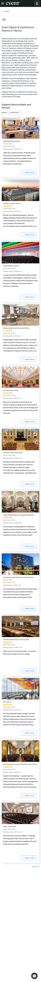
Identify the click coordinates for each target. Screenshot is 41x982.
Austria (6, 11)
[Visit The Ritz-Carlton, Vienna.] (20, 190)
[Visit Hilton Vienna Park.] (20, 813)
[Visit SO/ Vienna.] (20, 688)
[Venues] (37, 3)
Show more (35, 866)
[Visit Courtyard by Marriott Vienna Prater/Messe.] (20, 564)
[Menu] (2, 3)
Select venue (29, 172)
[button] (3, 19)
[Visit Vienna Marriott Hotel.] (20, 377)
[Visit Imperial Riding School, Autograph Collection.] (20, 502)
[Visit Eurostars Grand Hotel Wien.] (20, 439)
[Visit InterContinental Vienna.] (20, 128)
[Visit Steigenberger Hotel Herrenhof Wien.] (20, 315)
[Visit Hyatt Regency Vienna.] (20, 252)
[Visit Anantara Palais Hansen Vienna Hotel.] (20, 626)
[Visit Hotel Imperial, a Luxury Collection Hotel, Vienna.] (20, 751)
